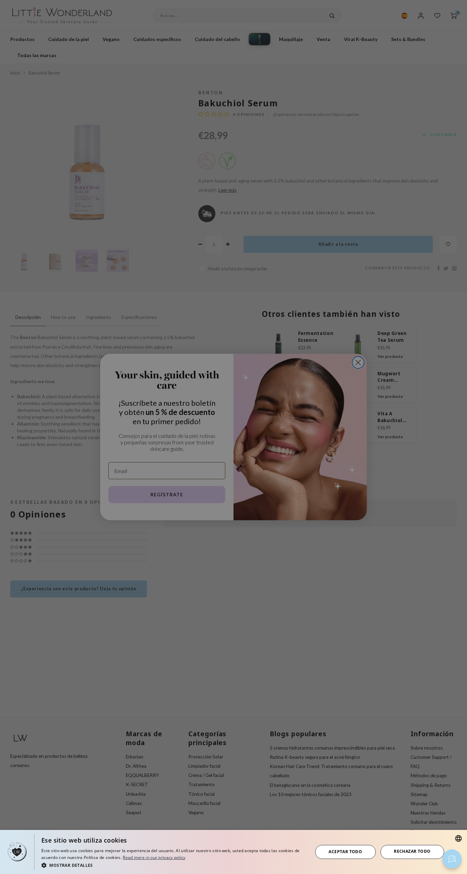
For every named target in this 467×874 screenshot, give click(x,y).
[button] (173, 865)
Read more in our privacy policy (154, 857)
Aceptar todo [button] (345, 852)
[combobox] (458, 838)
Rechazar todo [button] (412, 851)
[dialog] (233, 852)
